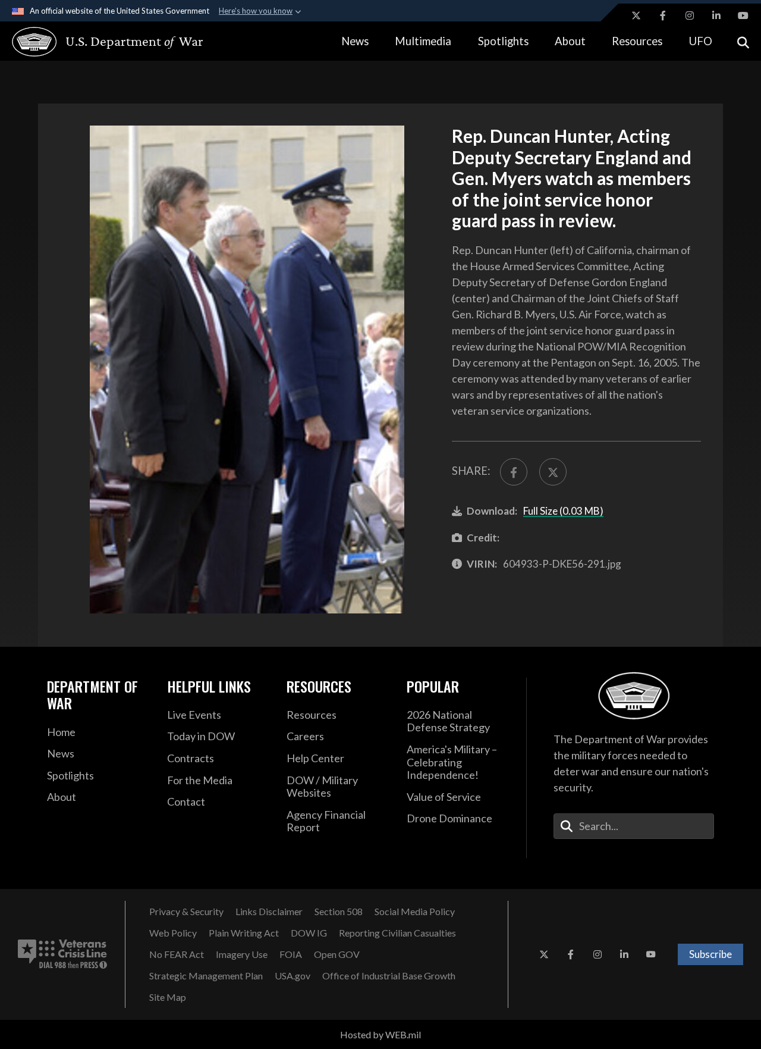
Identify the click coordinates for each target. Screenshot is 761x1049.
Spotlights (503, 41)
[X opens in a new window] (636, 15)
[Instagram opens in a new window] (690, 15)
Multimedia (423, 41)
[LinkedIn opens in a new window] (716, 15)
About (570, 41)
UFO (700, 41)
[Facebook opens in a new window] (663, 15)
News (355, 41)
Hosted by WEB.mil (380, 1034)
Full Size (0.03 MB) (563, 511)
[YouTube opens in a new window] (743, 15)
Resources (637, 41)
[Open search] (743, 41)
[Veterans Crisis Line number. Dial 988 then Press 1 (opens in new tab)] (62, 954)
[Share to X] (553, 472)
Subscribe (710, 954)
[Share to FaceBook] (513, 472)
